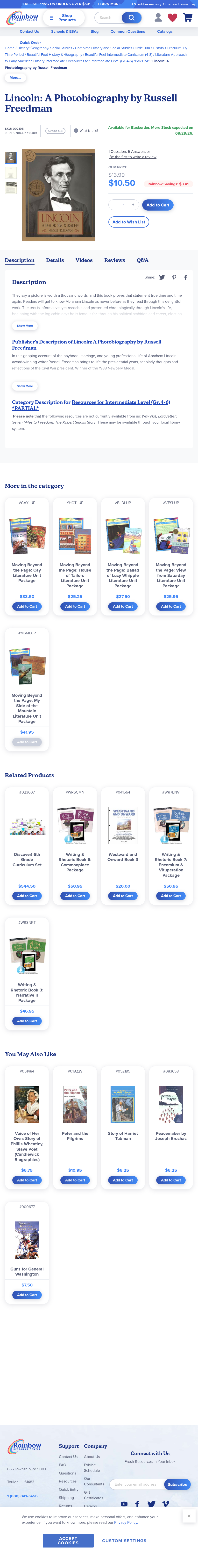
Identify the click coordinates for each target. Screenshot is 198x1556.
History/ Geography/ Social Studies (44, 48)
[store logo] (22, 17)
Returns (65, 1506)
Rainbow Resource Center (24, 1448)
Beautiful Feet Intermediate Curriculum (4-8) (118, 54)
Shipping (66, 1497)
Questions (67, 1473)
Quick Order (30, 42)
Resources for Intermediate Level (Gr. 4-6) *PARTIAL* (108, 61)
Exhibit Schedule (92, 1467)
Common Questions (128, 31)
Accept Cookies (68, 1540)
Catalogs (165, 31)
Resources (68, 1481)
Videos (84, 260)
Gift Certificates (93, 1495)
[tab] (15, 78)
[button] (158, 17)
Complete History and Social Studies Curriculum (112, 48)
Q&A (143, 260)
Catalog (90, 1506)
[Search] (131, 17)
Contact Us (29, 31)
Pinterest (174, 277)
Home (9, 48)
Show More (25, 325)
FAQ (62, 1465)
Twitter (162, 277)
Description (20, 260)
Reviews (114, 260)
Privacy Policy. (126, 1522)
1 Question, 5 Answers (127, 151)
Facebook (186, 277)
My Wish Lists (172, 18)
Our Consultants (94, 1481)
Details (55, 260)
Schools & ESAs (64, 31)
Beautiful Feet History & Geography (54, 54)
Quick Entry (68, 1489)
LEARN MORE (109, 4)
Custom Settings (124, 1541)
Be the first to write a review (132, 157)
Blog (95, 31)
